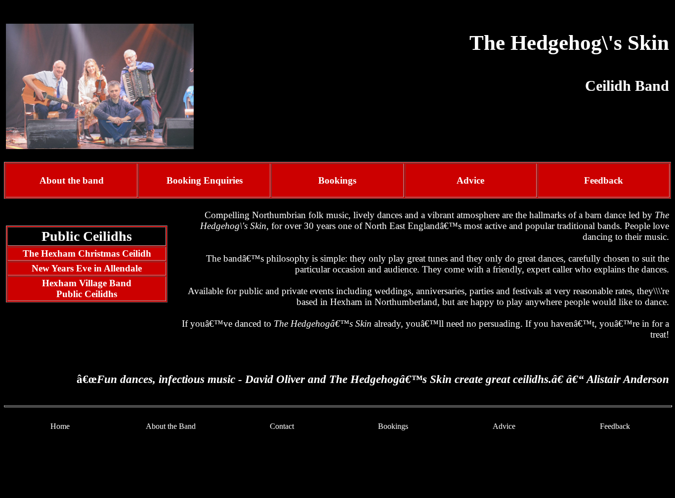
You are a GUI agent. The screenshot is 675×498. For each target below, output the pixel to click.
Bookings (393, 426)
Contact (282, 426)
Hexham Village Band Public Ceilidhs (86, 288)
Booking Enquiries (205, 180)
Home (60, 426)
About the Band (171, 426)
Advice (470, 180)
